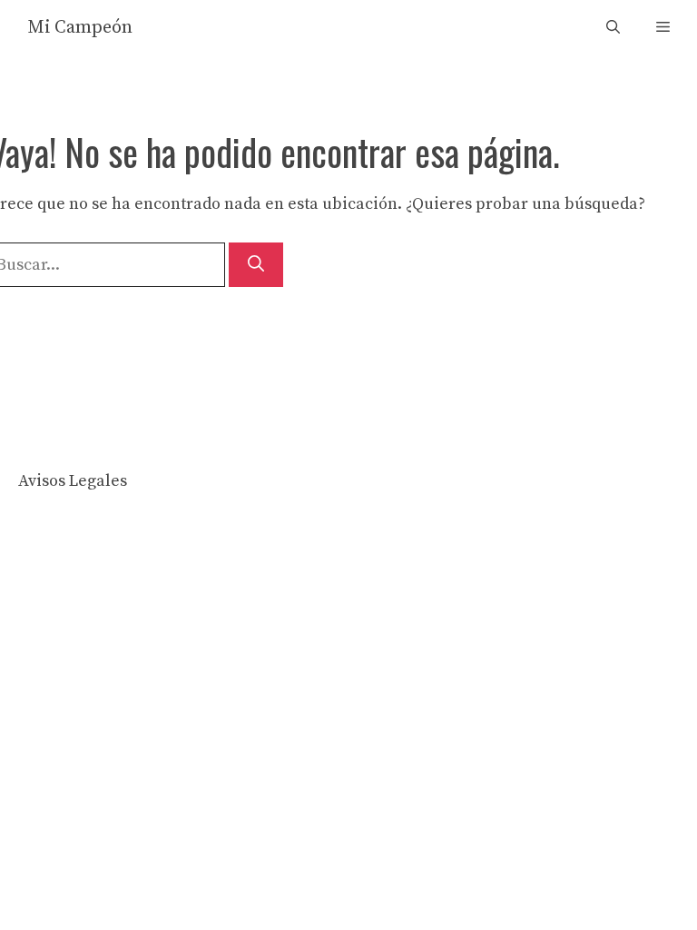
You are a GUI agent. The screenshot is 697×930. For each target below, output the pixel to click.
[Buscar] (256, 264)
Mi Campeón (80, 27)
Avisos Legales (72, 480)
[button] (613, 27)
